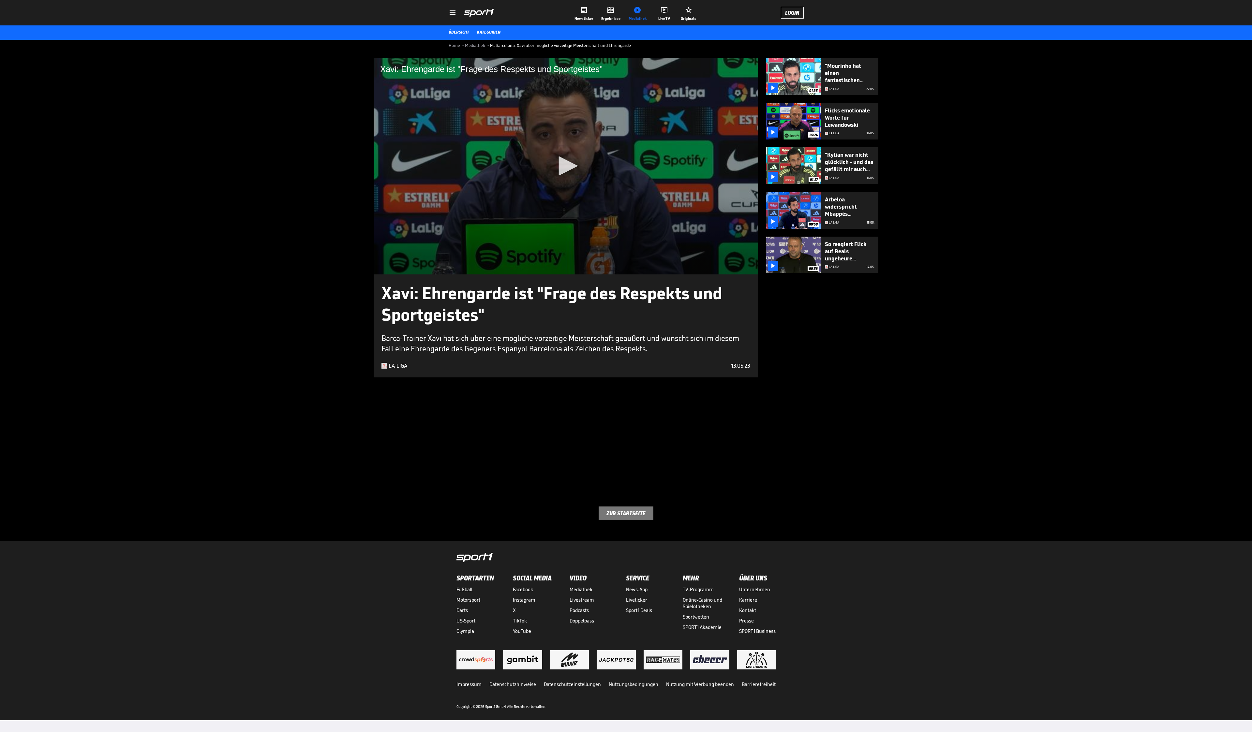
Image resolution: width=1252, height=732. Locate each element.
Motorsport (468, 600)
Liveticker (636, 600)
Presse (746, 621)
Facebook (523, 589)
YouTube (522, 631)
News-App (637, 589)
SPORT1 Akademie (702, 627)
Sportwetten (696, 617)
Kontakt (747, 610)
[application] (566, 166)
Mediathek (581, 589)
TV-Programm (698, 589)
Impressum (469, 684)
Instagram (524, 600)
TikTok (520, 621)
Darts (462, 610)
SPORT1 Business (757, 631)
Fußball (464, 589)
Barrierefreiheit (759, 684)
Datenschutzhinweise (512, 684)
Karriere (748, 600)
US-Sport (465, 621)
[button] (566, 166)
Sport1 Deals (639, 610)
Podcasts (579, 610)
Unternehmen (754, 589)
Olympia (465, 631)
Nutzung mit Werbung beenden (700, 684)
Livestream (582, 600)
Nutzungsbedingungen (633, 684)
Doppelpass (582, 621)
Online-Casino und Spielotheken (702, 603)
